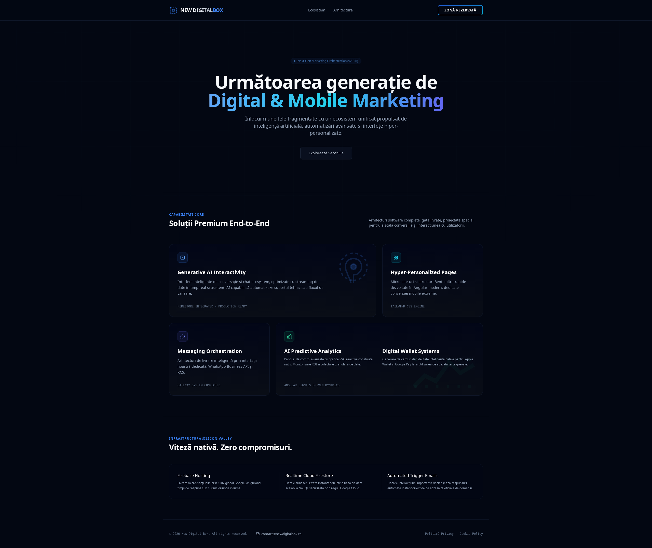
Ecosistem (316, 10)
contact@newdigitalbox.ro (281, 534)
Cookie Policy (471, 534)
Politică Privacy (439, 534)
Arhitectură (343, 10)
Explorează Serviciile (326, 153)
